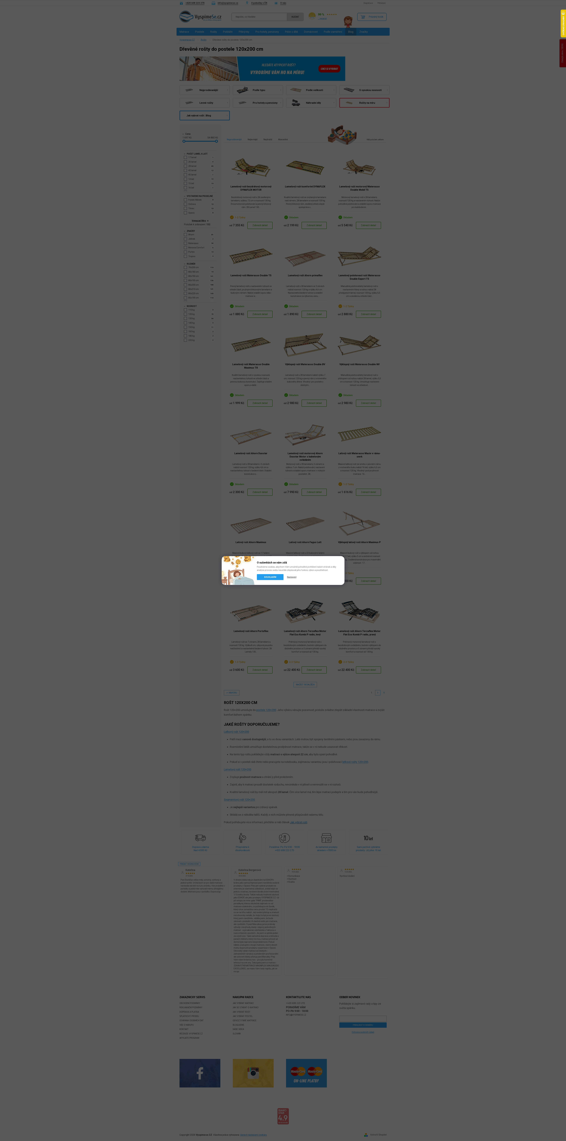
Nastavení (291, 577)
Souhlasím (270, 577)
